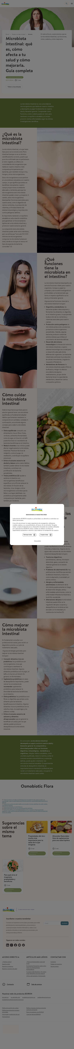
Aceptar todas (44, 534)
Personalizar (37, 541)
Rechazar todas (28, 534)
